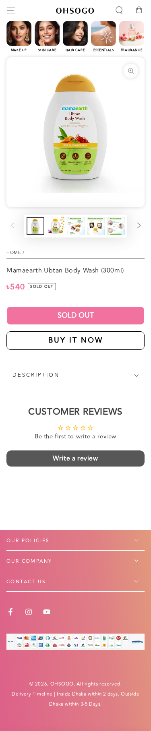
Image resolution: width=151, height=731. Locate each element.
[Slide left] (12, 226)
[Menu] (10, 10)
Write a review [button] (75, 458)
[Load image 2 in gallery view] (55, 226)
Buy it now (75, 340)
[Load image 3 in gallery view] (76, 226)
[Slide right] (139, 226)
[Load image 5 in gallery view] (116, 226)
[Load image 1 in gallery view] (35, 226)
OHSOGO (62, 684)
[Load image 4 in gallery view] (96, 226)
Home (13, 252)
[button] (119, 10)
